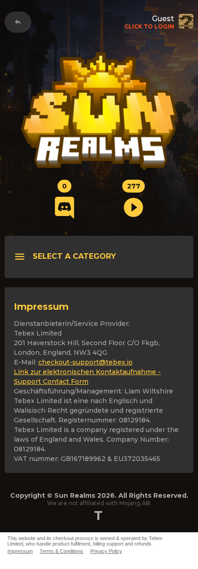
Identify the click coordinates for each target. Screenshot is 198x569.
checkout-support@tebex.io (85, 362)
